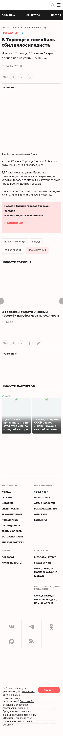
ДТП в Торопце (12, 250)
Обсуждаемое (11, 525)
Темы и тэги (41, 491)
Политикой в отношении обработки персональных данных (18, 705)
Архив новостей (44, 503)
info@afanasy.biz (45, 557)
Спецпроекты (10, 508)
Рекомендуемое (12, 514)
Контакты (40, 519)
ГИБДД (36, 241)
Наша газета (42, 497)
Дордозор (8, 557)
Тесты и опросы (12, 531)
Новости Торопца (14, 241)
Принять (49, 690)
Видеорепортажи (13, 542)
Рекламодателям (45, 508)
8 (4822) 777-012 (42, 562)
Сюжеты (7, 497)
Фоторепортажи (12, 536)
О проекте (40, 514)
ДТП (24, 33)
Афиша (6, 491)
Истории (7, 503)
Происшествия (37, 250)
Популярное (10, 519)
